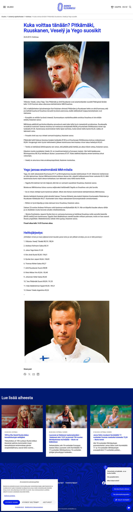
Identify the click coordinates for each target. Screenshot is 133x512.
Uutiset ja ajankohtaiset (16, 16)
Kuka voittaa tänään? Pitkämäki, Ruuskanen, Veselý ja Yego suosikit (55, 16)
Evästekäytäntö (19, 507)
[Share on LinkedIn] (38, 374)
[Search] (130, 7)
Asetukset (47, 502)
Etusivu (4, 16)
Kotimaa (28, 16)
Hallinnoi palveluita (9, 496)
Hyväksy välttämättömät (30, 502)
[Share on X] (29, 374)
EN (124, 7)
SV (126, 7)
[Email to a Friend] (33, 374)
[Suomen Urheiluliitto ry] (66, 7)
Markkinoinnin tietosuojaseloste (34, 507)
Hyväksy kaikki (11, 502)
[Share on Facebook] (25, 374)
